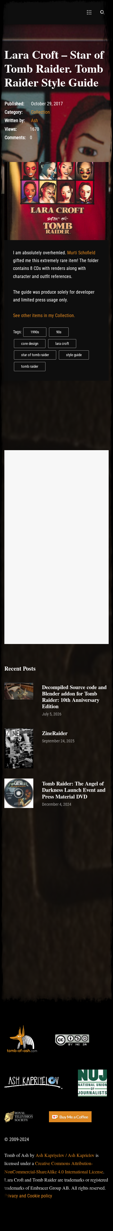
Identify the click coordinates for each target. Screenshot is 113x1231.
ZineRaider (55, 733)
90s (58, 332)
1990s (34, 332)
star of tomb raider (35, 355)
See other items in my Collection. (44, 315)
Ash (34, 120)
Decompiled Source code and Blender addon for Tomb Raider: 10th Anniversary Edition (74, 696)
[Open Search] (102, 12)
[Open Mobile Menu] (89, 12)
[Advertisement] (56, 875)
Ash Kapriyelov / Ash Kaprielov (65, 1155)
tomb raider (29, 366)
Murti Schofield (81, 252)
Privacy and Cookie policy (28, 1196)
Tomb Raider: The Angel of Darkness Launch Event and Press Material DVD (73, 789)
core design (29, 343)
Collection (40, 112)
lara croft (62, 343)
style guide (74, 355)
